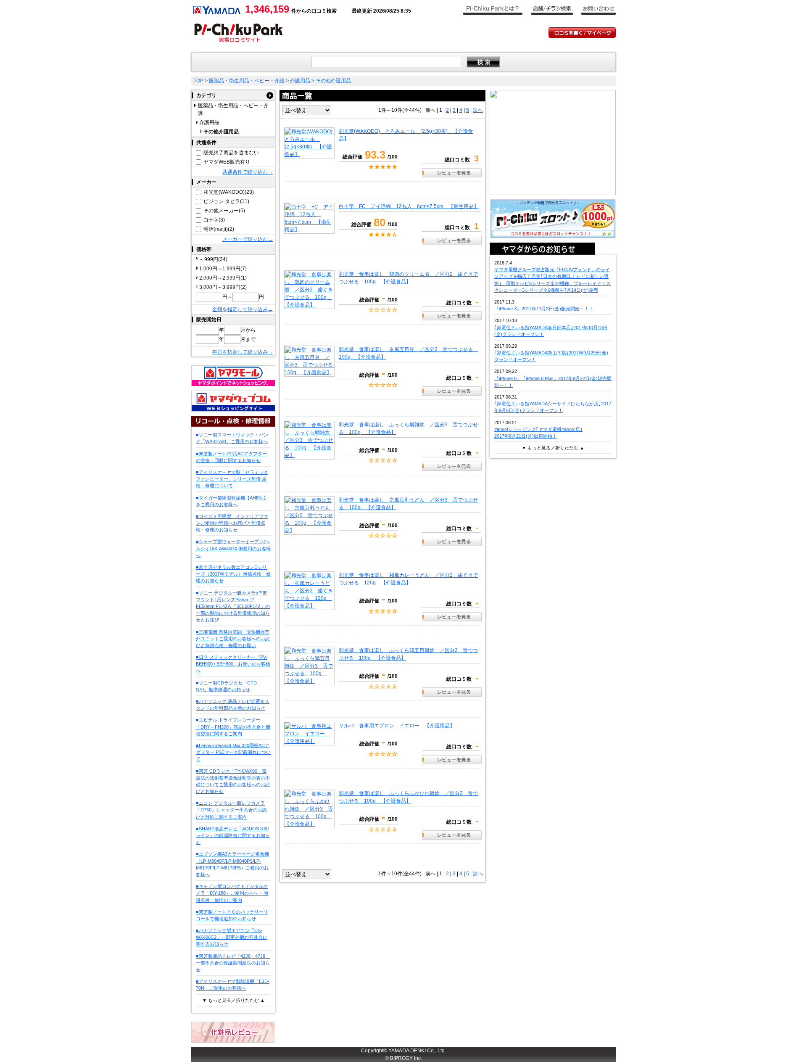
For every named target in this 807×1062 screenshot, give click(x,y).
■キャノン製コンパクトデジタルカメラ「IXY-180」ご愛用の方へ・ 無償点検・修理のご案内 (232, 893)
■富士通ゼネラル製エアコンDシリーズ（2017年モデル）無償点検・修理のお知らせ (233, 574)
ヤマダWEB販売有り (226, 162)
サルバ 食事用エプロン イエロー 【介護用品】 (397, 726)
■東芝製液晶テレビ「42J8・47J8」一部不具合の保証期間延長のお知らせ (233, 963)
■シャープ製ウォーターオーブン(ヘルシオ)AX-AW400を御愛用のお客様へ (233, 548)
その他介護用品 (333, 81)
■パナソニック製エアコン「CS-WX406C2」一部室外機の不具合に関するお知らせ (231, 937)
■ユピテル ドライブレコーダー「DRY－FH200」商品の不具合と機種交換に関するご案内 (233, 726)
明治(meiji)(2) (218, 229)
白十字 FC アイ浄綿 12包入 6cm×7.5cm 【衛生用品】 (409, 206)
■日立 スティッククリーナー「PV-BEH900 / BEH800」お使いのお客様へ (233, 664)
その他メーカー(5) (224, 211)
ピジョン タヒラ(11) (226, 201)
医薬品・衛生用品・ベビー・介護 (247, 81)
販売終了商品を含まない (231, 153)
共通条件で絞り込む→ (247, 172)
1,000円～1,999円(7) (223, 269)
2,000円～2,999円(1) (223, 278)
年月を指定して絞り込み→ (242, 352)
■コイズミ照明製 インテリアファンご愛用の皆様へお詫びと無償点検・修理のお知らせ (232, 523)
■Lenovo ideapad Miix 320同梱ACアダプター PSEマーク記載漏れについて (233, 752)
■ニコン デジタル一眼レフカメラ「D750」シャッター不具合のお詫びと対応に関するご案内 (231, 809)
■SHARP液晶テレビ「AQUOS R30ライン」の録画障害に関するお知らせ (233, 835)
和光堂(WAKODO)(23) (228, 192)
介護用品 (300, 81)
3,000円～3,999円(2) (223, 287)
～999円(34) (213, 259)
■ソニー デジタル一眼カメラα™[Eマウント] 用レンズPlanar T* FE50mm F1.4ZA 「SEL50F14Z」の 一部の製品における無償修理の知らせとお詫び (233, 606)
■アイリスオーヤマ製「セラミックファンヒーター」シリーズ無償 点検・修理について (232, 479)
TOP (198, 81)
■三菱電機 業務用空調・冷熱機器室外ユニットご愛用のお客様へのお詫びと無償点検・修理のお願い (233, 638)
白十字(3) (214, 220)
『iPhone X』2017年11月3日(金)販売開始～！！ (543, 308)
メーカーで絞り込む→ (247, 239)
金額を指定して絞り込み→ (242, 309)
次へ (478, 110)
